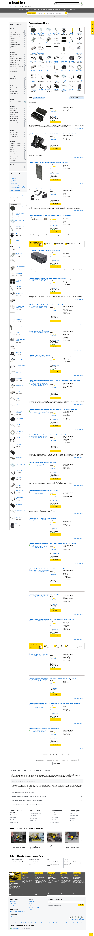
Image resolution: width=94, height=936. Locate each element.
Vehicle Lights (56, 89)
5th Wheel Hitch (33, 33)
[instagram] (79, 918)
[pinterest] (76, 918)
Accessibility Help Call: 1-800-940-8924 (18, 922)
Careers (30, 903)
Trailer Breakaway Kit (48, 71)
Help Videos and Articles (34, 907)
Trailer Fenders (64, 70)
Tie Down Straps (79, 61)
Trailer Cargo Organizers (56, 71)
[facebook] (73, 918)
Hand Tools (71, 42)
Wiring (79, 89)
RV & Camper (50, 9)
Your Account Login (15, 190)
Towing (21, 9)
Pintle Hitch (41, 61)
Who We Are (32, 901)
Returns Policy (13, 903)
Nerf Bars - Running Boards (79, 52)
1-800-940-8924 (33, 6)
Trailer (36, 9)
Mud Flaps (72, 52)
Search (30, 909)
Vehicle (42, 9)
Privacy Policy (14, 183)
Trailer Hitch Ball (79, 70)
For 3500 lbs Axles (54, 822)
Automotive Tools (56, 33)
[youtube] (82, 918)
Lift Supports (56, 52)
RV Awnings (65, 760)
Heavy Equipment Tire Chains (33, 52)
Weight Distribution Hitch (64, 90)
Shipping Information (14, 905)
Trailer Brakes (40, 760)
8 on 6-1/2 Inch (54, 817)
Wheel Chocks (71, 89)
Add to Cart (55, 122)
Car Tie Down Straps (33, 43)
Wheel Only (13, 817)
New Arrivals (71, 9)
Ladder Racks (48, 52)
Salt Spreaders (71, 61)
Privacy (49, 905)
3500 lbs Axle (33, 818)
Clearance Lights (74, 815)
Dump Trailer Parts (48, 43)
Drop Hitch (41, 42)
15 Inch (12, 820)
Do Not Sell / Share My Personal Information (45, 922)
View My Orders (13, 901)
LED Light (72, 818)
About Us (13, 182)
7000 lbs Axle (33, 820)
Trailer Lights (48, 80)
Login (11, 916)
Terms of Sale (69, 922)
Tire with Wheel (14, 815)
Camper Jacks (79, 33)
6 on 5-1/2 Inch (54, 820)
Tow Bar (41, 70)
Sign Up (11, 918)
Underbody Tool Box (48, 90)
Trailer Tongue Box (64, 81)
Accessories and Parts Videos (18, 187)
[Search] (57, 4)
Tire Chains (33, 70)
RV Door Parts (64, 61)
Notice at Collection (60, 922)
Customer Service (59, 7)
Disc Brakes (57, 763)
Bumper (71, 33)
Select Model (58, 13)
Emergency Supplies (64, 43)
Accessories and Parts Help (17, 186)
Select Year (40, 13)
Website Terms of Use (78, 922)
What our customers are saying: (17, 195)
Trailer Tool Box (72, 80)
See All (80, 243)
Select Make (49, 13)
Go (66, 13)
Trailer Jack (41, 80)
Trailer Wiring (79, 80)
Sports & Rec (29, 9)
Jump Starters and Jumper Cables (41, 52)
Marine (57, 9)
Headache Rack (79, 42)
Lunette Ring (64, 52)
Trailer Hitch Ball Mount (33, 81)
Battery (64, 33)
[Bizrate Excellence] (14, 928)
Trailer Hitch (71, 70)
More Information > (78, 128)
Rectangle (72, 820)
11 (62, 755)
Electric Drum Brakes (53, 760)
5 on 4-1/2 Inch (14, 822)
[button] (80, 840)
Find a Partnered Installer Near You (17, 911)
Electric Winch (56, 42)
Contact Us (13, 178)
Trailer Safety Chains (56, 81)
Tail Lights (72, 813)
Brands (63, 9)
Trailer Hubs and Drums (56, 811)
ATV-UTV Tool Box (48, 34)
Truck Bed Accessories (33, 90)
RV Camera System (56, 62)
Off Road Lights (33, 61)
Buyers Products (38, 97)
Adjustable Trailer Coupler (41, 34)
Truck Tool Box (41, 89)
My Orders (70, 7)
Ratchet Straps (48, 61)
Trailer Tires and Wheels (16, 811)
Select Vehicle (31, 13)
